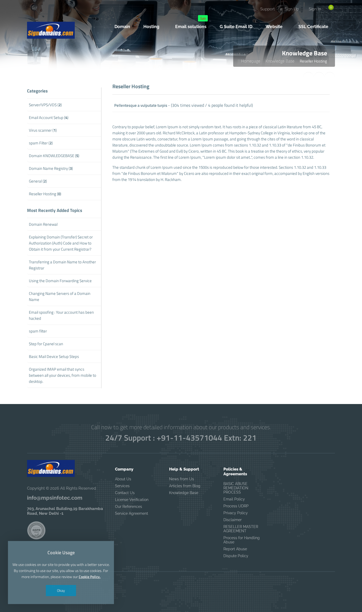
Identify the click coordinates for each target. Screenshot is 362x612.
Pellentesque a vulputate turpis (140, 105)
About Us (123, 479)
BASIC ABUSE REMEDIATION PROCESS (235, 488)
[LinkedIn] (66, 12)
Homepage (250, 61)
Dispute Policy (235, 556)
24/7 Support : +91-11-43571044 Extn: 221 (181, 438)
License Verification (131, 500)
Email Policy (234, 499)
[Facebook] (32, 12)
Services (122, 486)
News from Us (181, 479)
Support (267, 9)
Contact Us (125, 493)
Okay (61, 590)
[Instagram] (54, 12)
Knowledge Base (280, 61)
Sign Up (292, 9)
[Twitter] (43, 12)
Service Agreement (131, 513)
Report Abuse (235, 549)
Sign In (315, 9)
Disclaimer (232, 520)
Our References (128, 506)
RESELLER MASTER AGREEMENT (240, 529)
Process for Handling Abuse (241, 540)
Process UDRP (236, 506)
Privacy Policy (235, 513)
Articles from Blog (184, 486)
